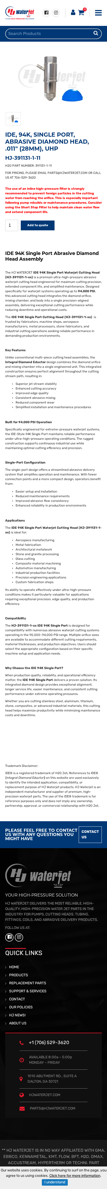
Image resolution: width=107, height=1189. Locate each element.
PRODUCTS (18, 975)
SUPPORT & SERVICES (27, 991)
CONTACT (17, 999)
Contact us (90, 834)
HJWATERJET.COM (44, 1095)
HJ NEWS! (17, 1015)
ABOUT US (17, 1023)
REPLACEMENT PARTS (27, 983)
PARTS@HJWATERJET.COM (68, 173)
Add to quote (37, 225)
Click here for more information (74, 1176)
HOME (14, 967)
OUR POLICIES (21, 1007)
